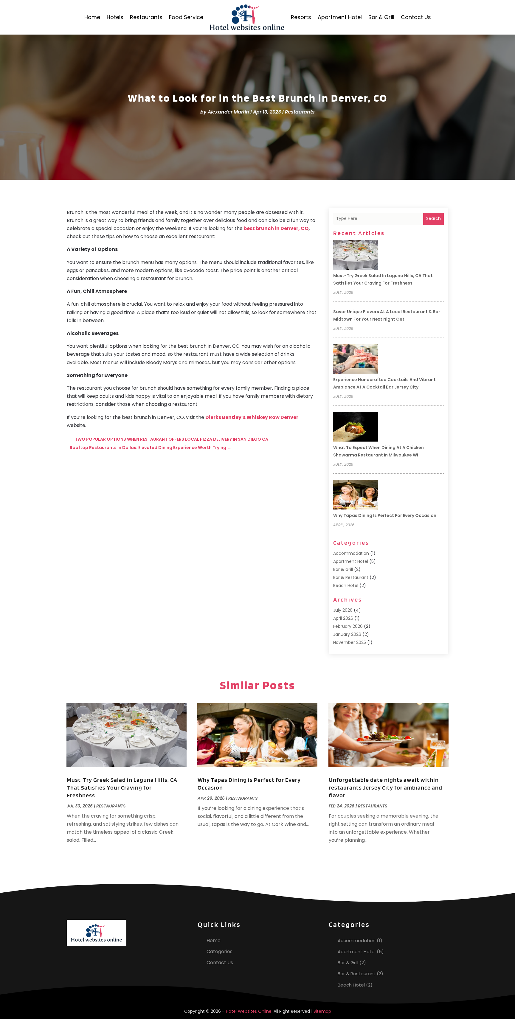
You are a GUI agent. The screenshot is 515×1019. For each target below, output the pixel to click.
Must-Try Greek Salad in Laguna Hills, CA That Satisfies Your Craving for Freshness (122, 787)
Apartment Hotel (340, 17)
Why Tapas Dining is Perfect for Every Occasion (384, 515)
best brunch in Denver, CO (275, 228)
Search (433, 218)
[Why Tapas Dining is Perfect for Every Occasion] (355, 495)
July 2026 (343, 610)
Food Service (186, 17)
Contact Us (416, 17)
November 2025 (349, 642)
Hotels (115, 17)
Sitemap (322, 1011)
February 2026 (348, 626)
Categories (219, 951)
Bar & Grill (381, 17)
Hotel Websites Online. (249, 1011)
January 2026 (347, 634)
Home (92, 17)
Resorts (301, 17)
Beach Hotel (345, 585)
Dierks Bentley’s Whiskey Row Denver (251, 417)
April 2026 (343, 618)
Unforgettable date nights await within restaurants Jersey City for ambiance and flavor (385, 787)
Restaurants (146, 17)
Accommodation (351, 553)
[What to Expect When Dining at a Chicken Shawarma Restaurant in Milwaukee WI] (355, 427)
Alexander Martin (228, 111)
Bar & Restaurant (350, 577)
